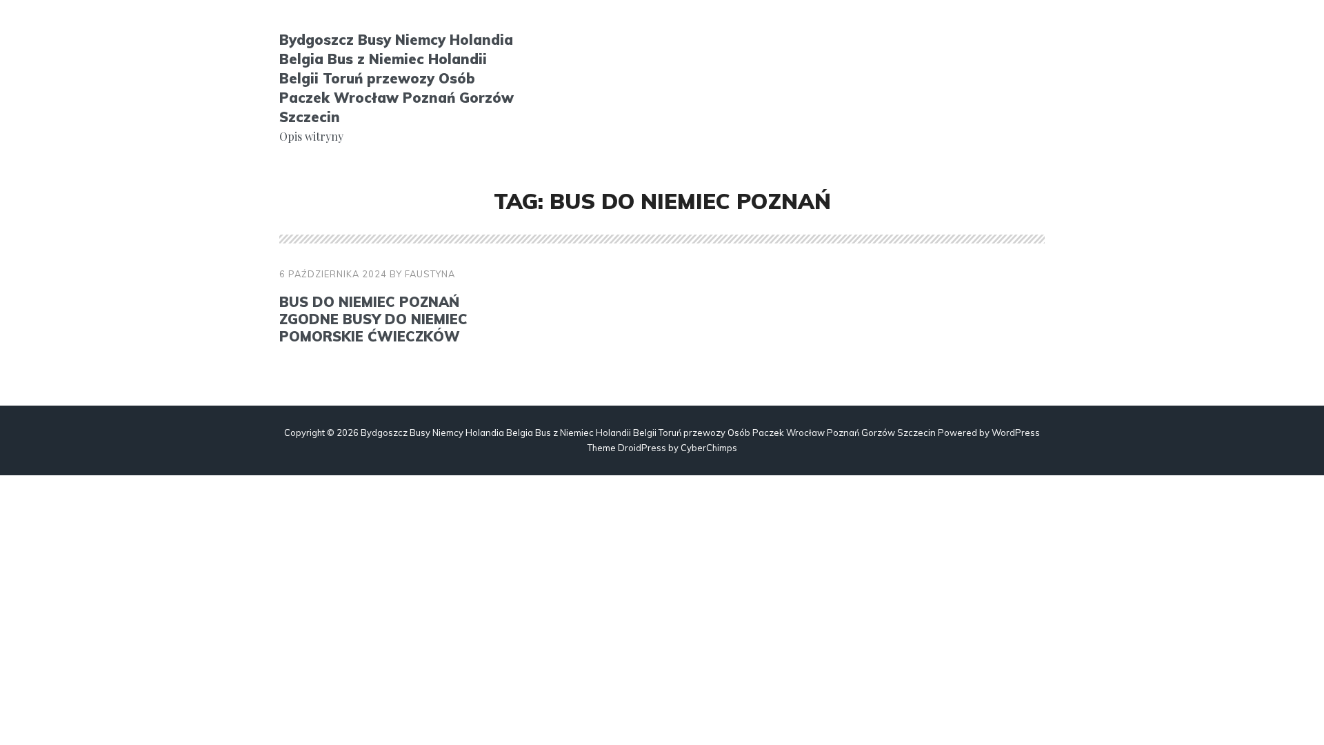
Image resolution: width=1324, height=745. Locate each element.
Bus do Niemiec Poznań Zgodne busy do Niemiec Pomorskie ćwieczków (373, 319)
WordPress (1016, 432)
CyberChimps (709, 447)
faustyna (430, 273)
